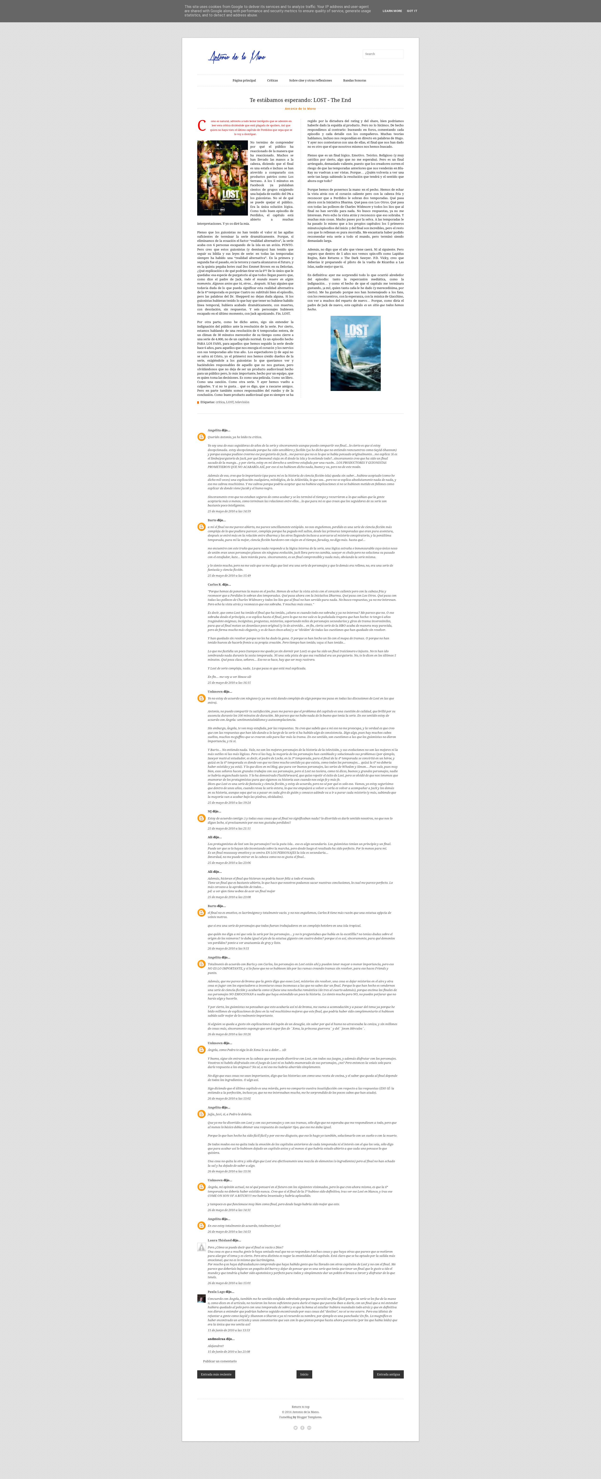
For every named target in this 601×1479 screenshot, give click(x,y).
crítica (220, 402)
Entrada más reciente (216, 1374)
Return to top (300, 1407)
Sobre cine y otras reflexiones (310, 80)
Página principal (244, 80)
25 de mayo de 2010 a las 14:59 (229, 511)
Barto (212, 520)
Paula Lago (216, 1292)
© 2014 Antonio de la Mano (300, 1412)
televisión (242, 402)
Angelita (214, 430)
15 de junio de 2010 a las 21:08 (229, 1351)
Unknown (215, 691)
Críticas (272, 80)
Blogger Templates (309, 1417)
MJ (210, 811)
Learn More (392, 11)
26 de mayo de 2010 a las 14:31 (229, 1210)
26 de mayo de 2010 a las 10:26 (229, 1034)
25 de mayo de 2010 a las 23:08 (229, 897)
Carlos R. (215, 584)
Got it (412, 11)
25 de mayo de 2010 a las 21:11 (229, 828)
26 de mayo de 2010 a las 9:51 (228, 948)
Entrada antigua (388, 1374)
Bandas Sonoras (354, 80)
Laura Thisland (220, 1240)
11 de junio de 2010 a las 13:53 (229, 1330)
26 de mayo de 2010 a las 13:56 (229, 1171)
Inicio (304, 1374)
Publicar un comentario (220, 1361)
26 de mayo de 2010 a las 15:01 (229, 1283)
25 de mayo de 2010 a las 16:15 (229, 682)
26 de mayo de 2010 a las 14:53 (229, 1231)
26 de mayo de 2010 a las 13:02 (229, 1098)
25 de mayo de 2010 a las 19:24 (229, 802)
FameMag (285, 1417)
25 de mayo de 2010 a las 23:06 (229, 863)
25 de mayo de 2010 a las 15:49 (229, 575)
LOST (230, 402)
